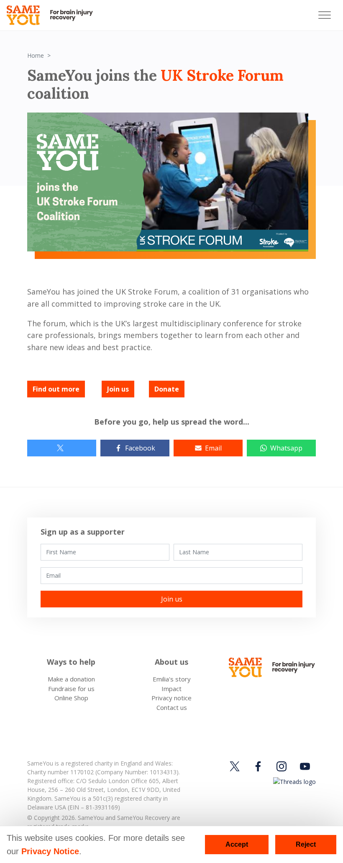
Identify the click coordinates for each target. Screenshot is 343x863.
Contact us (171, 707)
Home (35, 55)
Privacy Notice (50, 851)
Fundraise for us (71, 688)
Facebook (140, 448)
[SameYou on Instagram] (281, 766)
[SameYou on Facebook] (258, 766)
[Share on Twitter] (61, 448)
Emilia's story (172, 679)
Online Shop (71, 698)
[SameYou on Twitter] (236, 766)
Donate (166, 389)
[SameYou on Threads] (293, 781)
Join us (118, 389)
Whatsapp (286, 448)
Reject (306, 844)
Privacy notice (171, 698)
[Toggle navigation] (324, 15)
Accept (236, 844)
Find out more (56, 389)
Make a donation (71, 679)
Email (213, 448)
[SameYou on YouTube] (304, 766)
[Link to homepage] (53, 15)
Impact (171, 688)
